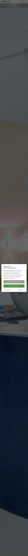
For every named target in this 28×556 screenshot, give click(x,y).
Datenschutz (8, 289)
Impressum (20, 289)
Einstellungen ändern (14, 281)
